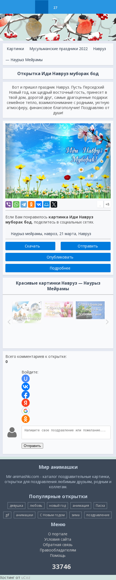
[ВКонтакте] (39, 204)
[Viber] (8, 204)
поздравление (98, 515)
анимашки (24, 515)
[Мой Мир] (46, 204)
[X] (54, 204)
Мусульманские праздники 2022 (58, 48)
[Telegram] (24, 204)
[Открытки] (28, 7)
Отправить (32, 446)
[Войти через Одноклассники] (26, 419)
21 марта (67, 233)
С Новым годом (52, 515)
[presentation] (8, 322)
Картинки (15, 48)
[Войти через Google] (26, 411)
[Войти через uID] (26, 379)
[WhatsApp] (16, 204)
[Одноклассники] (31, 204)
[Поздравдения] (68, 7)
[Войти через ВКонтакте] (26, 387)
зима (75, 515)
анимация (81, 505)
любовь (36, 505)
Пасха (100, 505)
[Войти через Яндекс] (26, 403)
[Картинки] (41, 7)
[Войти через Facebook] (26, 395)
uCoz (25, 577)
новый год (57, 505)
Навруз (84, 233)
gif (7, 515)
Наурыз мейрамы (26, 233)
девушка (16, 505)
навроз (50, 233)
